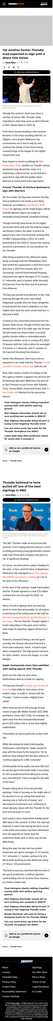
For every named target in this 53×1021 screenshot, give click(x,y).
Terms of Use (39, 982)
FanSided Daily (9, 977)
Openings (37, 967)
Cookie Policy (9, 986)
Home (5, 461)
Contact (6, 972)
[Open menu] (4, 3)
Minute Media (15, 1003)
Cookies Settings (10, 996)
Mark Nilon (11, 62)
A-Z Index (37, 991)
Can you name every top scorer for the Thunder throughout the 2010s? (25, 430)
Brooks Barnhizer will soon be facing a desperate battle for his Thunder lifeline (25, 915)
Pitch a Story (38, 977)
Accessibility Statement (14, 991)
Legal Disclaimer (40, 986)
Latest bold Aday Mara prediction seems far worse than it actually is (26, 437)
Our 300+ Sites (39, 972)
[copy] (18, 67)
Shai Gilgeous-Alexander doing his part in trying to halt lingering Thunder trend (26, 422)
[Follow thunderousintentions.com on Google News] (46, 450)
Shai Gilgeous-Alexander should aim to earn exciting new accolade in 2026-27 (25, 414)
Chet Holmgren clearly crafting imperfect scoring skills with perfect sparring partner (26, 405)
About (5, 967)
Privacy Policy (9, 982)
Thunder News (16, 461)
